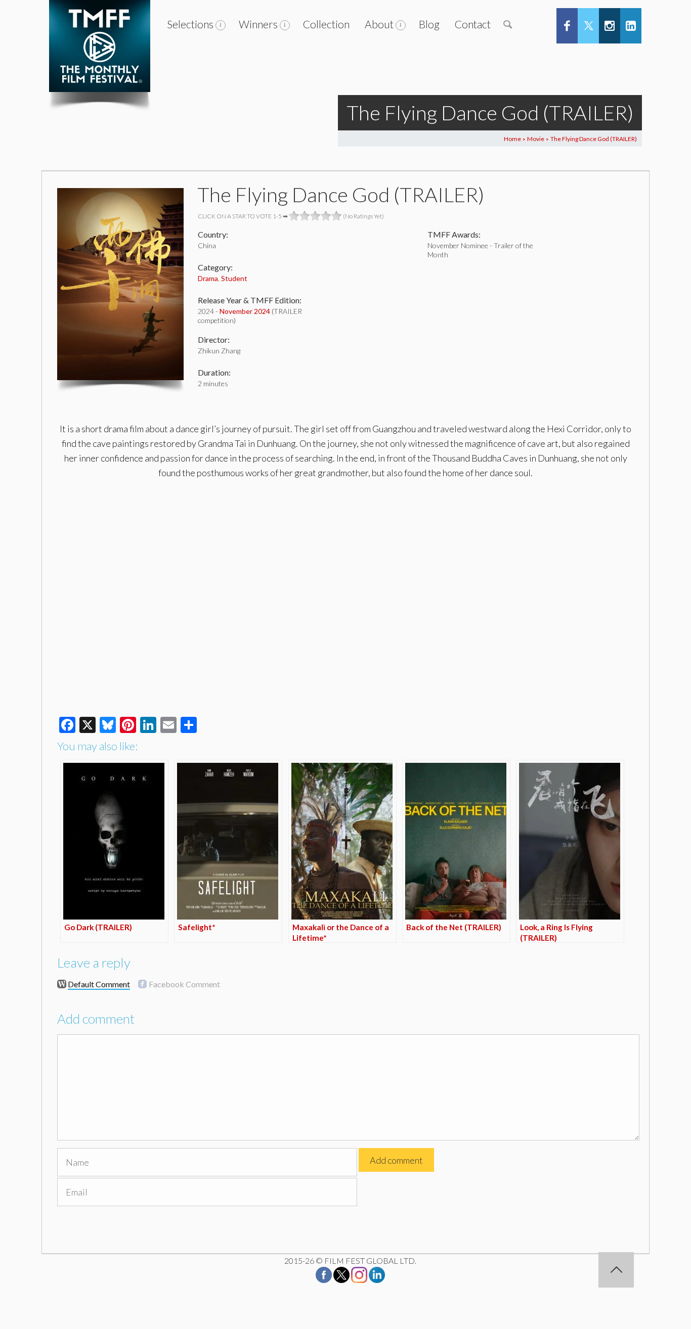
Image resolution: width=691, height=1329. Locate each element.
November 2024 (245, 311)
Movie (535, 139)
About (379, 24)
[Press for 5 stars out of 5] (336, 216)
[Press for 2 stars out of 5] (304, 216)
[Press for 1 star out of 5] (294, 216)
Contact (473, 24)
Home (512, 139)
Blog (429, 24)
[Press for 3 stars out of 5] (315, 216)
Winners (258, 24)
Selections (190, 24)
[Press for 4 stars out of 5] (326, 216)
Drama (208, 278)
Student (234, 278)
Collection (326, 24)
